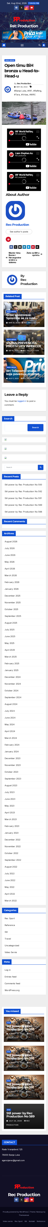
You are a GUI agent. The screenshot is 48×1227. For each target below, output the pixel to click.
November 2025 (13, 602)
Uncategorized (12, 945)
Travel (8, 938)
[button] (40, 45)
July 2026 (10, 548)
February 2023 (12, 826)
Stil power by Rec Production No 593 (23, 484)
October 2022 (11, 853)
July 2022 (9, 873)
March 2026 (11, 575)
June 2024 (10, 717)
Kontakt (32, 1221)
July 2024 (10, 711)
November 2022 (13, 846)
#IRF (29, 90)
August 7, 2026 (16, 1092)
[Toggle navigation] (22, 45)
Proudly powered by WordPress (16, 1212)
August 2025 (11, 623)
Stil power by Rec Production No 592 (23, 491)
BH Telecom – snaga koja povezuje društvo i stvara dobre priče (23, 374)
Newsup (39, 1212)
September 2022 (13, 860)
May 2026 (10, 562)
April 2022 (10, 894)
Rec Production (24, 26)
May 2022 (9, 887)
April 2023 (10, 812)
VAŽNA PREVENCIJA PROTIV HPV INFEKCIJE (23, 344)
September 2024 (13, 697)
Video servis (8, 1221)
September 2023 (13, 778)
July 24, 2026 (15, 1121)
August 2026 (11, 541)
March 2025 (11, 656)
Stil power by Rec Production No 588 (23, 511)
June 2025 (10, 636)
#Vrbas (24, 94)
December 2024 (13, 677)
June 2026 (10, 555)
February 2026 (12, 582)
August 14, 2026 (17, 1063)
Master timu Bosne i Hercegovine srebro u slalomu (15, 258)
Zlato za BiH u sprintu (32, 254)
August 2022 (11, 866)
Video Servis (9, 60)
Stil (6, 932)
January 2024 (12, 751)
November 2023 (13, 765)
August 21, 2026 (17, 1034)
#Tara (17, 94)
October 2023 (11, 772)
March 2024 (11, 738)
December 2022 (12, 839)
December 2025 (12, 595)
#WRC (32, 94)
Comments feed (12, 983)
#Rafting (37, 90)
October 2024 (11, 690)
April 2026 (10, 568)
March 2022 (11, 900)
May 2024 (10, 724)
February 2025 (12, 663)
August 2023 (11, 785)
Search (8, 418)
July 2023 (9, 792)
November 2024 (13, 684)
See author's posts (19, 231)
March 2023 (11, 819)
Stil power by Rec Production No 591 (23, 498)
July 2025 (9, 629)
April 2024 (10, 731)
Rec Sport (10, 918)
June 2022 (10, 880)
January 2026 (12, 589)
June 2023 (10, 799)
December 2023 (12, 758)
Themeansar (24, 1215)
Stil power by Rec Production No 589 (23, 505)
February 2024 (12, 745)
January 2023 (11, 833)
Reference (10, 925)
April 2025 (10, 650)
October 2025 (11, 609)
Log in (8, 970)
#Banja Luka (20, 90)
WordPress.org (12, 990)
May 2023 (9, 805)
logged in (21, 401)
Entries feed (10, 976)
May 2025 (9, 643)
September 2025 (13, 616)
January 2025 (11, 670)
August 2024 (11, 704)
